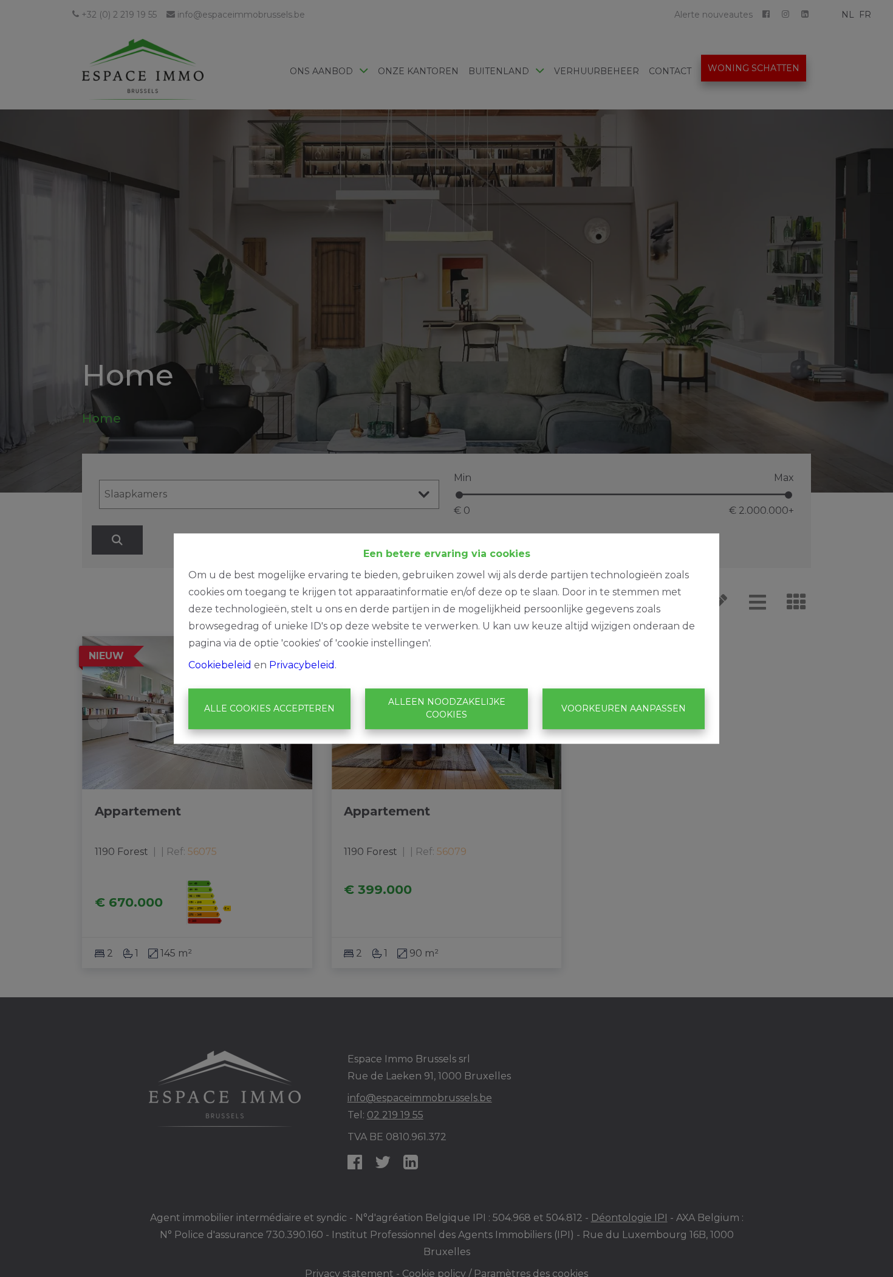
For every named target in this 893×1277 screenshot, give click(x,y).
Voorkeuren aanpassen (623, 708)
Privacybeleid (302, 665)
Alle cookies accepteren (269, 708)
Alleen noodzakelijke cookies (446, 709)
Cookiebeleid (219, 665)
